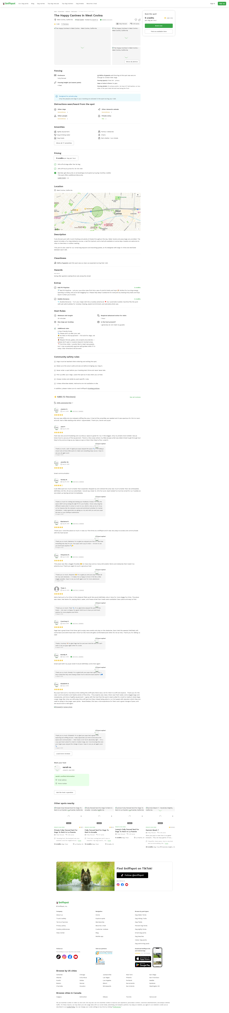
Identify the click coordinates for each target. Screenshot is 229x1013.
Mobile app (99, 936)
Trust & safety (61, 918)
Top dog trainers (67, 3)
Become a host (92, 3)
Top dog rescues (53, 3)
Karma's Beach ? (152, 830)
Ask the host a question (64, 792)
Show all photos (132, 62)
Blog (32, 3)
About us (59, 915)
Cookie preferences (63, 929)
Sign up (222, 3)
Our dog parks (23, 3)
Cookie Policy (71, 1007)
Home (98, 915)
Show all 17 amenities (64, 143)
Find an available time (159, 31)
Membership (100, 922)
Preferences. (117, 1007)
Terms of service (62, 922)
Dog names (41, 3)
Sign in (212, 3)
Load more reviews (63, 754)
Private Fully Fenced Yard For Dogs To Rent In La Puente (65, 831)
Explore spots (100, 918)
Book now (158, 26)
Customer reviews (102, 929)
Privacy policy (61, 925)
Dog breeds (80, 3)
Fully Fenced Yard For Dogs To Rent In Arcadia (97, 831)
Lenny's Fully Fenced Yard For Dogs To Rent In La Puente (127, 830)
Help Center (60, 933)
